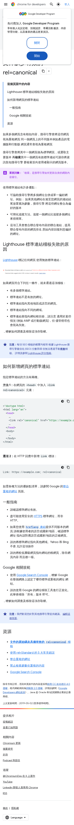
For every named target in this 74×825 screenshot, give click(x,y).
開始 (37, 56)
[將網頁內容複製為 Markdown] (43, 71)
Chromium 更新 (12, 743)
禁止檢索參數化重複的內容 (27, 665)
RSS (5, 793)
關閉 (37, 43)
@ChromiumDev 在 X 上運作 (19, 776)
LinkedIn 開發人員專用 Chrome (20, 787)
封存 (5, 754)
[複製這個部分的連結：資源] (15, 632)
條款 (5, 808)
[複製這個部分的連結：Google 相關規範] (34, 568)
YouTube (7, 781)
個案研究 (8, 748)
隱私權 (15, 808)
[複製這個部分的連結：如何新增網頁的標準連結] (53, 367)
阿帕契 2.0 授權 (34, 688)
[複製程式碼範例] (68, 401)
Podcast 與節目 (11, 760)
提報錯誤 (8, 721)
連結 (36, 527)
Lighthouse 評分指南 (39, 353)
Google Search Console (32, 575)
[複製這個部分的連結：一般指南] (20, 502)
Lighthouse (10, 260)
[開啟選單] (5, 4)
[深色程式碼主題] (62, 401)
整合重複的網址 (20, 659)
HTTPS (38, 516)
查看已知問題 (10, 727)
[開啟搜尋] (51, 4)
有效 (62, 348)
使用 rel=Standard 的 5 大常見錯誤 (32, 653)
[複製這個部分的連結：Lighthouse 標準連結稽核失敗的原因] (10, 250)
